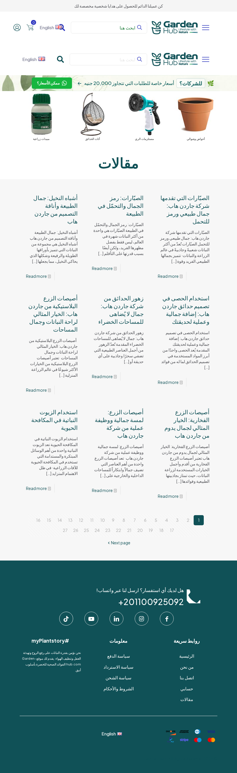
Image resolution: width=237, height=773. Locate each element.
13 (70, 520)
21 (129, 530)
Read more (168, 276)
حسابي (186, 688)
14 (60, 520)
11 (92, 520)
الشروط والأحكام (118, 688)
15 (49, 520)
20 (140, 530)
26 (75, 530)
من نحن (187, 667)
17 (172, 530)
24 (97, 530)
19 (151, 530)
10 (102, 520)
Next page (120, 542)
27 (65, 530)
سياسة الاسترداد (118, 667)
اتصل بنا (187, 677)
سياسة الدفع (118, 656)
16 (38, 520)
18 (161, 530)
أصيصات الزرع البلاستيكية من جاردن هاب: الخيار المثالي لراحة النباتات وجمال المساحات (53, 313)
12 (81, 520)
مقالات (186, 699)
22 (118, 530)
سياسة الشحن (118, 677)
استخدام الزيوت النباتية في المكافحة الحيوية (54, 419)
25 (86, 530)
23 (107, 530)
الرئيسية (186, 656)
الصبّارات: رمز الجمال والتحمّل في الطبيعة (121, 205)
